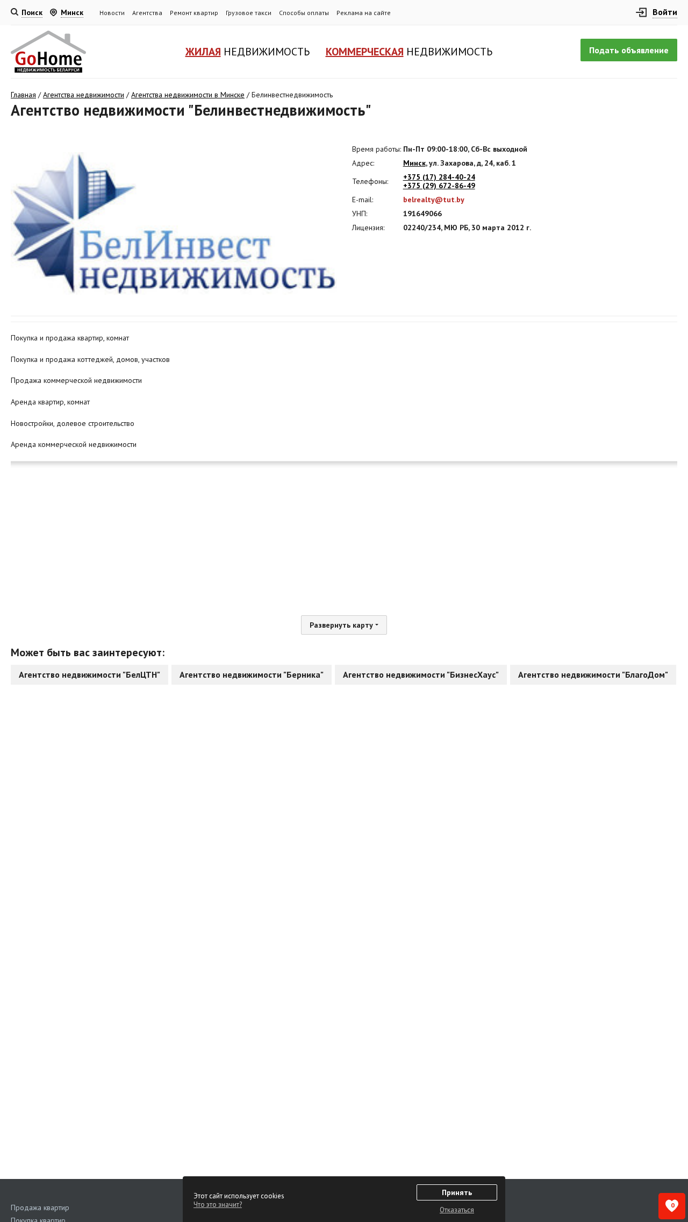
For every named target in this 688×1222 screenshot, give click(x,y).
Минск (414, 163)
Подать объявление (629, 50)
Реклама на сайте (363, 13)
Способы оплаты (304, 13)
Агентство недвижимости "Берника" (252, 674)
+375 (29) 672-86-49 (439, 185)
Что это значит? (218, 1204)
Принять (457, 1192)
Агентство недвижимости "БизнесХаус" (421, 674)
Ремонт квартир (194, 13)
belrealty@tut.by (433, 199)
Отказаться (457, 1209)
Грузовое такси (248, 13)
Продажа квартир (40, 1207)
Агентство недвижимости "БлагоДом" (593, 674)
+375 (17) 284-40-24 (439, 177)
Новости (112, 13)
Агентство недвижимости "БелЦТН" (89, 674)
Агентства (147, 13)
